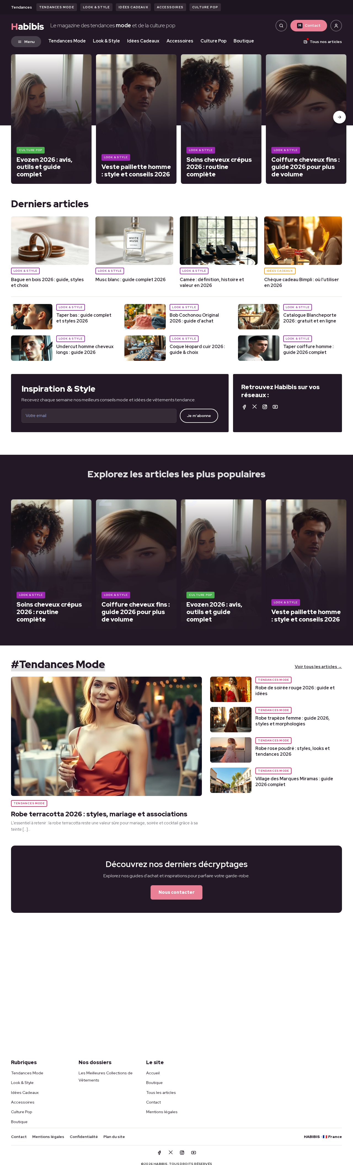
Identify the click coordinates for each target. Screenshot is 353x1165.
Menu (29, 41)
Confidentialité (84, 1136)
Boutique (244, 41)
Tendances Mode (56, 7)
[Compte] (336, 25)
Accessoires (170, 7)
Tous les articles (161, 1092)
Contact (309, 25)
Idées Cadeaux (133, 7)
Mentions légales (162, 1111)
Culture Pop (205, 7)
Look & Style (96, 7)
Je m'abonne (199, 415)
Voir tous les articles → (318, 666)
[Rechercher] (281, 25)
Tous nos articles (326, 41)
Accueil (153, 1072)
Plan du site (114, 1136)
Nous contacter (177, 892)
